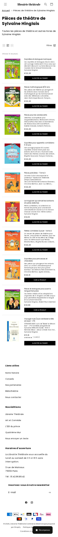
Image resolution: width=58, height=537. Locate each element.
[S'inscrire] (49, 492)
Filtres (49, 45)
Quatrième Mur (13, 432)
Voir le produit (40, 280)
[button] (5, 4)
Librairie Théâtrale (14, 414)
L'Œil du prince (12, 426)
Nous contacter (13, 397)
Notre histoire (12, 373)
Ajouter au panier (40, 78)
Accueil (6, 10)
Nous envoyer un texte (16, 438)
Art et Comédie (13, 420)
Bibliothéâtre (11, 391)
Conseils (9, 379)
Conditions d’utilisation (30, 531)
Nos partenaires (13, 385)
